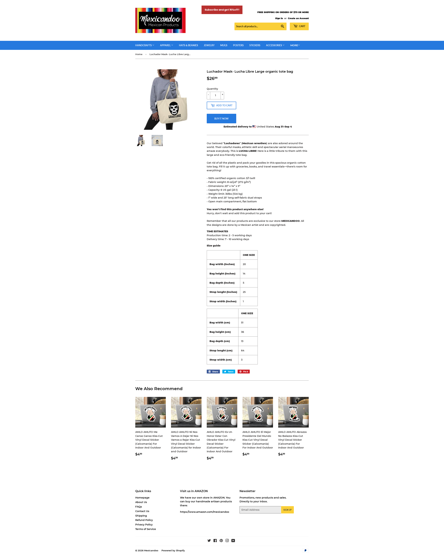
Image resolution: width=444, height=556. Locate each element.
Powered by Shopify (173, 550)
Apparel (165, 45)
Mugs (223, 45)
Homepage (142, 497)
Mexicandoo (151, 550)
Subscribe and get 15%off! (222, 9)
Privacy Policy (144, 524)
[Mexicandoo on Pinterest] (221, 541)
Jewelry (209, 45)
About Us (141, 502)
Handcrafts (143, 45)
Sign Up (287, 510)
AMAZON (219, 497)
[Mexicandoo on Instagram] (227, 541)
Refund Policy (144, 520)
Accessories (274, 45)
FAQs (138, 506)
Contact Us (142, 511)
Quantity (212, 88)
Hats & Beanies (188, 45)
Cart (301, 26)
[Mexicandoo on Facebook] (215, 541)
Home (138, 54)
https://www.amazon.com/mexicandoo (204, 511)
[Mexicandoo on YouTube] (233, 541)
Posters (238, 45)
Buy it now (221, 118)
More (294, 45)
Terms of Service (145, 529)
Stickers (254, 45)
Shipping (141, 515)
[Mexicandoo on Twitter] (209, 541)
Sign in (279, 18)
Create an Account (298, 18)
